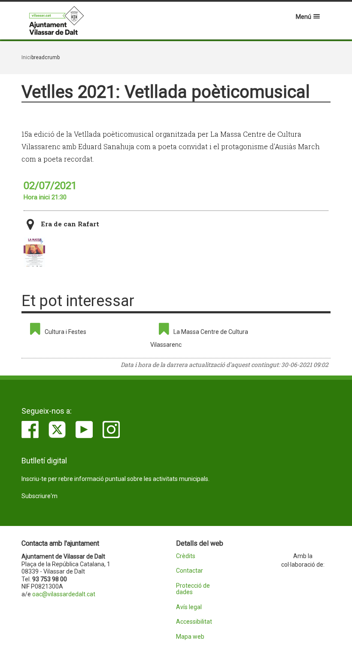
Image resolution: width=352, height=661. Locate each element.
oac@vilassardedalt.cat (63, 594)
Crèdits (185, 556)
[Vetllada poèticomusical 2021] (34, 252)
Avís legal (189, 607)
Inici (26, 57)
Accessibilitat (194, 622)
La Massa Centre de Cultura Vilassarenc (199, 338)
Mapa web (190, 637)
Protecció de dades (193, 589)
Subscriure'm (39, 496)
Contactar (189, 571)
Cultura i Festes (65, 331)
